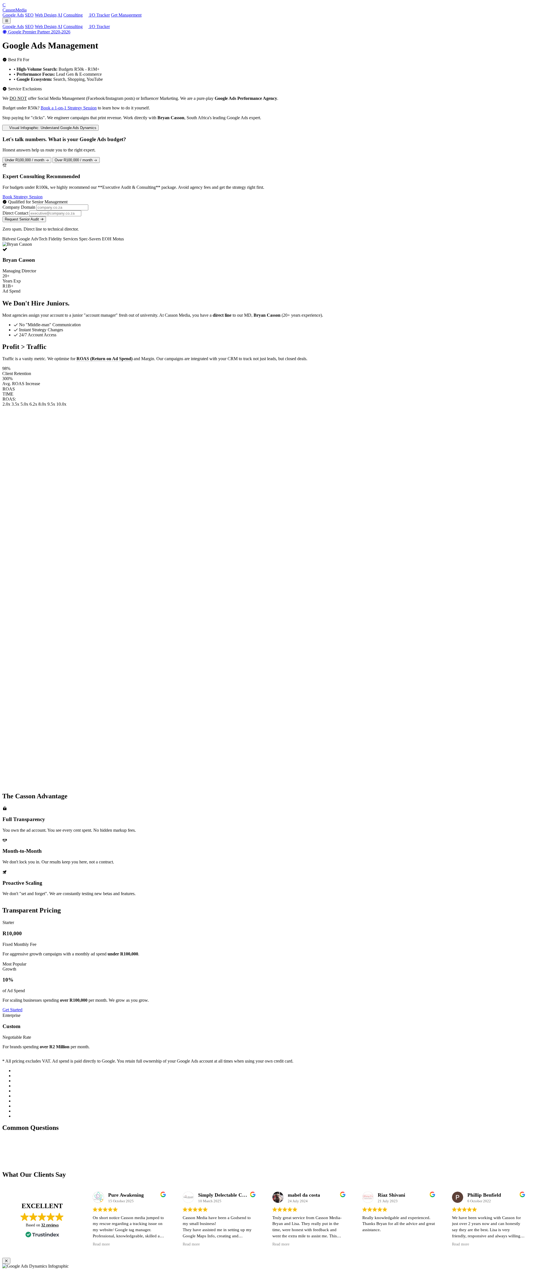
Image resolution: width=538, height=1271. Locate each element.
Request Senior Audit (22, 219)
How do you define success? (33, 1156)
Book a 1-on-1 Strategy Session (69, 107)
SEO (29, 15)
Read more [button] (101, 1244)
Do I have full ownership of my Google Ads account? (55, 1139)
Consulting (73, 15)
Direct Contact (15, 213)
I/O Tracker (99, 15)
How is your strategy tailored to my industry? (47, 1145)
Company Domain (19, 207)
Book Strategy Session (23, 196)
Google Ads (13, 15)
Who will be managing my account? (39, 1151)
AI (59, 15)
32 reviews (50, 1225)
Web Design (46, 15)
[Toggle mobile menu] (7, 21)
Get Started (12, 1009)
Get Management (126, 15)
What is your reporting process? (35, 1162)
